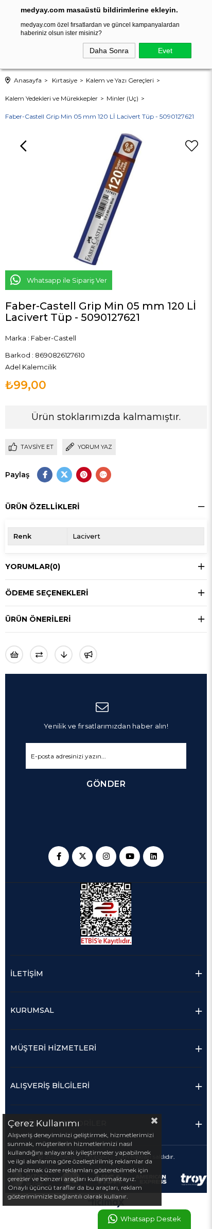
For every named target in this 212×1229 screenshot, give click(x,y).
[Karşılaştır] (39, 654)
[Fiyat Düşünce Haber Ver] (64, 654)
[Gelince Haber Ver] (88, 654)
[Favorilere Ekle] (191, 146)
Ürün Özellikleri (42, 506)
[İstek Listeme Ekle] (14, 654)
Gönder (106, 784)
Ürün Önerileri (38, 619)
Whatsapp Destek (150, 1219)
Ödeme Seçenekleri (47, 592)
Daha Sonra (109, 50)
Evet (165, 50)
